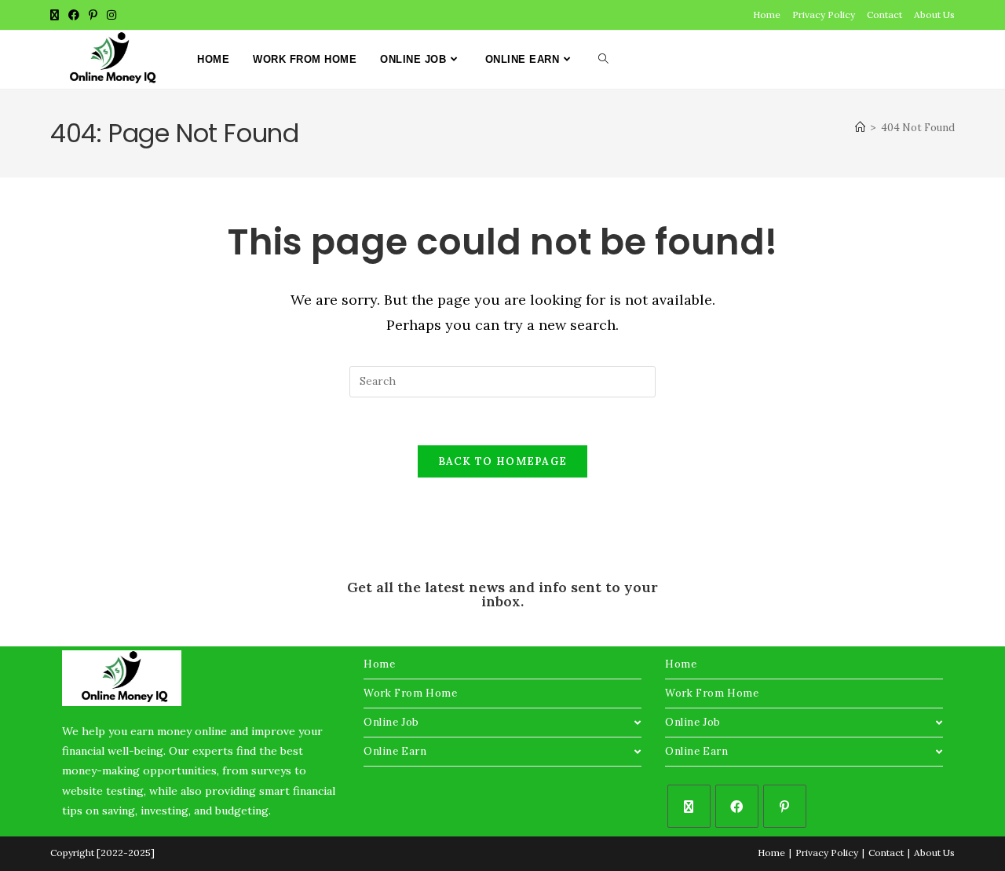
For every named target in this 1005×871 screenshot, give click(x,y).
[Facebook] (736, 806)
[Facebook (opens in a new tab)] (74, 15)
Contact (884, 14)
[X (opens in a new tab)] (57, 15)
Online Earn (395, 751)
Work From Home (410, 693)
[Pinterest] (784, 806)
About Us (934, 14)
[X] (689, 806)
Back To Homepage (503, 461)
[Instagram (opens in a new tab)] (111, 15)
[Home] (860, 127)
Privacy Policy (823, 14)
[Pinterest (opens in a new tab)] (93, 15)
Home (766, 14)
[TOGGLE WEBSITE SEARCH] (603, 60)
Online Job (391, 722)
